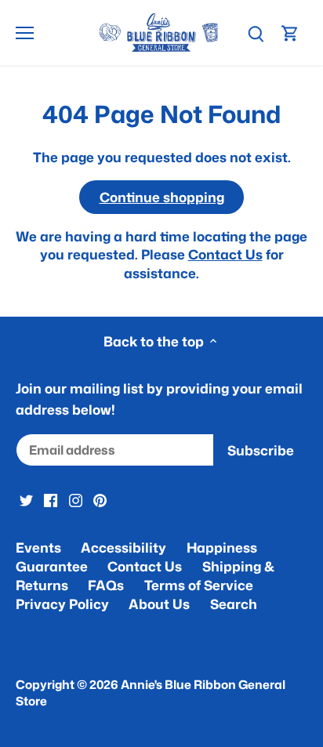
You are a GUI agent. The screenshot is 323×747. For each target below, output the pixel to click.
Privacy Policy (62, 603)
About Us (159, 603)
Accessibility (123, 547)
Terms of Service (198, 584)
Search (233, 603)
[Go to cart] (290, 32)
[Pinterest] (100, 499)
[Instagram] (75, 499)
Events (38, 547)
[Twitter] (26, 499)
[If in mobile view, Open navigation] (25, 33)
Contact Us (225, 254)
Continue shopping (162, 196)
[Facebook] (50, 499)
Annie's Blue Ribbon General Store (150, 692)
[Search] (255, 32)
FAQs (106, 584)
